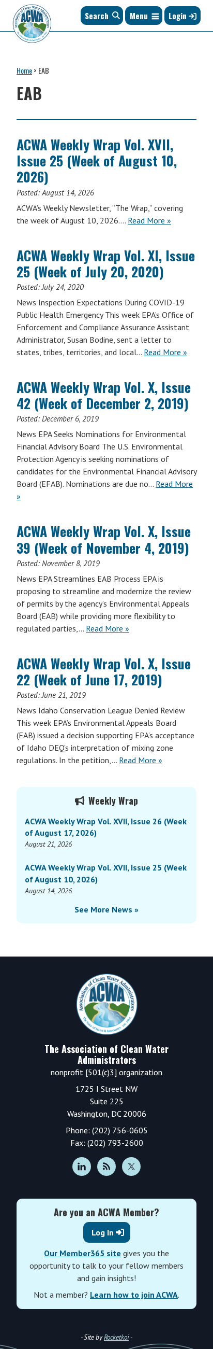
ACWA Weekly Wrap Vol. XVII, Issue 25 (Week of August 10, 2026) (97, 160)
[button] (139, 15)
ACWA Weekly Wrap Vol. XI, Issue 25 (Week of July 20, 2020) (106, 263)
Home (24, 70)
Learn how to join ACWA (134, 1294)
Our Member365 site (82, 1253)
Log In (103, 1232)
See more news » (106, 909)
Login (179, 15)
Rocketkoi (116, 1337)
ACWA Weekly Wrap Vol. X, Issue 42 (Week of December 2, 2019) (104, 395)
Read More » (149, 220)
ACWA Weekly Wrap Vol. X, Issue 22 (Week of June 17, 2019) (104, 671)
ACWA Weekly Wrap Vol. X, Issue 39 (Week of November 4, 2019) (104, 539)
